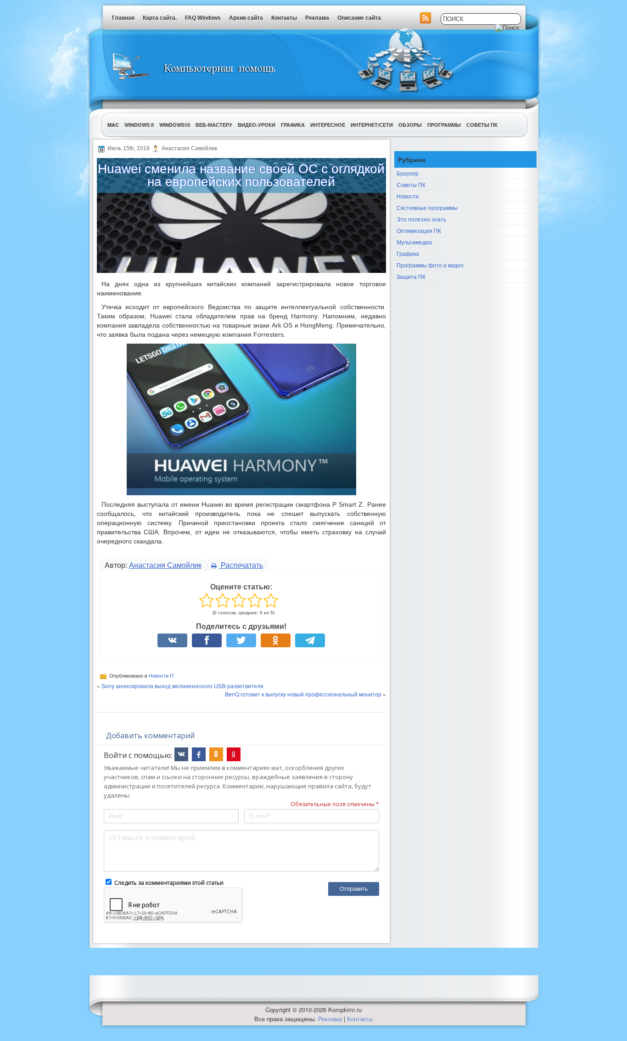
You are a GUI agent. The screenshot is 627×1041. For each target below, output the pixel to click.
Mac (113, 124)
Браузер (408, 173)
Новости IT (161, 676)
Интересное (327, 124)
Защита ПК (411, 276)
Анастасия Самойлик (165, 565)
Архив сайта (246, 18)
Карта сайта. (160, 18)
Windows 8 (139, 124)
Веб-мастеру (214, 124)
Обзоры (410, 124)
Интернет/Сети (372, 124)
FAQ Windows (203, 18)
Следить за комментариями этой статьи (169, 883)
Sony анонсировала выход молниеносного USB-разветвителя (182, 686)
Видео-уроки (256, 124)
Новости (408, 196)
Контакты (284, 18)
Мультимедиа (414, 242)
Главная (123, 18)
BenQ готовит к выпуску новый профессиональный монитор (303, 694)
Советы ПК (482, 124)
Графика (293, 124)
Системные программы (427, 207)
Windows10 (174, 124)
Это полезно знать (421, 219)
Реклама (317, 18)
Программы (444, 124)
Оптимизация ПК (419, 230)
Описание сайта (359, 18)
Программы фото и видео (430, 265)
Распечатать (241, 565)
